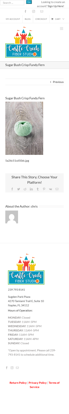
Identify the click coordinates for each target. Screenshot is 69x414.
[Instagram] (12, 367)
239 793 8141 (16, 289)
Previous (58, 81)
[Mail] (17, 367)
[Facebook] (6, 367)
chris (34, 206)
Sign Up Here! (56, 6)
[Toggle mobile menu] (62, 28)
